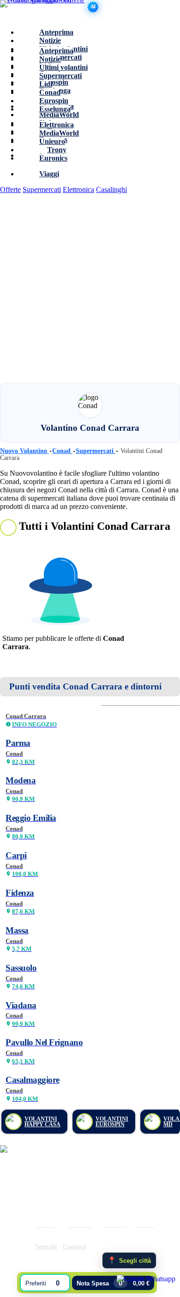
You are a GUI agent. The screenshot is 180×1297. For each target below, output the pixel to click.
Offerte (10, 189)
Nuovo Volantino (24, 450)
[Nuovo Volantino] (43, 10)
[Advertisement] (90, 288)
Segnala (46, 1246)
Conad (62, 450)
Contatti (74, 1246)
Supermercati (42, 189)
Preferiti (42, 1283)
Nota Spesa (113, 1283)
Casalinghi (111, 189)
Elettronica (78, 189)
